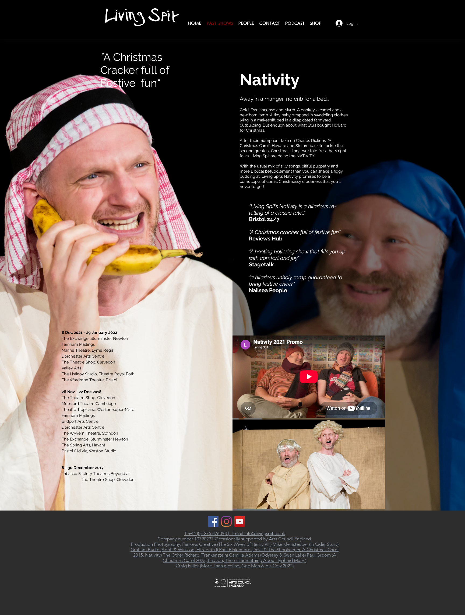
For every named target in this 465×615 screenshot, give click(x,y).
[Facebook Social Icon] (213, 521)
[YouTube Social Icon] (239, 521)
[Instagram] (226, 521)
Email (238, 533)
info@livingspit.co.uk (264, 533)
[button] (308, 464)
